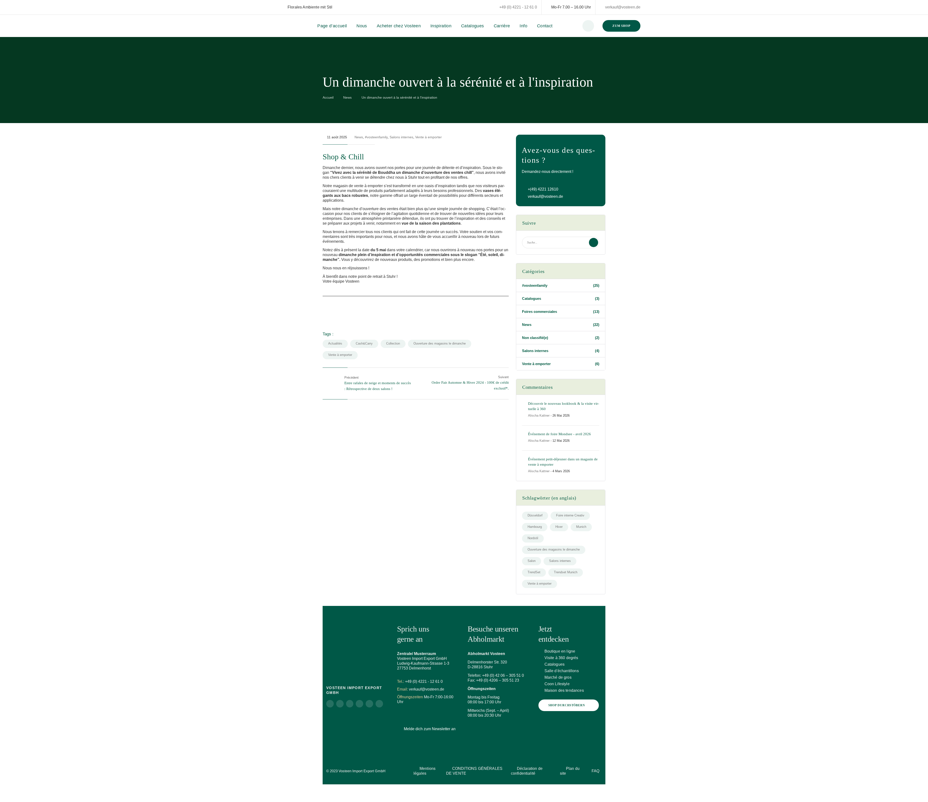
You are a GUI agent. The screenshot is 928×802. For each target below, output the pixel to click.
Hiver (559, 527)
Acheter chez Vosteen (399, 25)
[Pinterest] (350, 703)
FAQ (595, 771)
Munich (581, 527)
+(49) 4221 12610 (543, 189)
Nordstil (533, 538)
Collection (393, 343)
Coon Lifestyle (557, 684)
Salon (532, 561)
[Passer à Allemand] (336, 7)
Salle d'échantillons (561, 671)
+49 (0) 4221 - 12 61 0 (518, 7)
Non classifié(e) (560, 338)
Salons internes (401, 137)
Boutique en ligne (559, 651)
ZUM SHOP (621, 26)
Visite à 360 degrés (561, 658)
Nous (361, 25)
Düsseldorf (535, 515)
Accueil (328, 97)
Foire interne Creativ (570, 515)
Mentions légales (424, 770)
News (347, 97)
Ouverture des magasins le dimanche (439, 343)
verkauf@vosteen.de (622, 7)
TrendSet (534, 572)
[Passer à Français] (346, 7)
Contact (545, 25)
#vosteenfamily (376, 137)
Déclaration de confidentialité (527, 770)
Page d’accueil (332, 25)
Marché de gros (558, 677)
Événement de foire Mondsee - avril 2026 (559, 434)
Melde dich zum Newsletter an (430, 729)
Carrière (502, 25)
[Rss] (379, 703)
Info (523, 25)
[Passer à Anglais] (341, 7)
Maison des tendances (564, 690)
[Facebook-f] (340, 703)
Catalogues (472, 25)
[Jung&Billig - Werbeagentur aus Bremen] (391, 769)
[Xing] (369, 703)
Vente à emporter (428, 137)
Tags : (328, 334)
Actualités (335, 343)
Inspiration (440, 25)
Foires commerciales (560, 311)
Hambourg (535, 527)
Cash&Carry (364, 343)
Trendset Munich (565, 572)
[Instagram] (330, 703)
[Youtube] (359, 703)
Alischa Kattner (539, 415)
